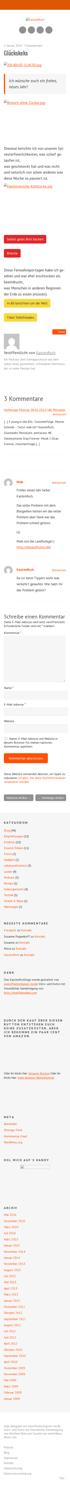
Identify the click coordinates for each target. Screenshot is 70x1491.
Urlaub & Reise (13, 901)
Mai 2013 (10, 1282)
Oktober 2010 (13, 1350)
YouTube (31, 30)
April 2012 (11, 1343)
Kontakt (26, 930)
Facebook (40, 30)
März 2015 (11, 1239)
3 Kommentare (33, 45)
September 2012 (15, 1319)
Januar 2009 (12, 1399)
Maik (20, 482)
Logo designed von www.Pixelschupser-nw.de (32, 1426)
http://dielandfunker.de (33, 547)
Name (9, 688)
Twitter (48, 30)
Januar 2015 (12, 1245)
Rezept (8, 883)
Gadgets (9, 860)
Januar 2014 (12, 1258)
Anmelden (10, 1124)
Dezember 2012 (14, 1307)
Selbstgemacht (14, 889)
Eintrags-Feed (13, 1130)
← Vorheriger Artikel (51, 798)
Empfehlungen (13, 836)
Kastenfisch (45, 352)
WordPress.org (13, 1142)
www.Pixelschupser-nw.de (21, 984)
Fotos (8, 854)
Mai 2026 (10, 1215)
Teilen (61, 332)
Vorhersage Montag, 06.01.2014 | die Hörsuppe (34, 410)
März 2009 (11, 1386)
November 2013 (14, 1264)
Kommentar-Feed (15, 1136)
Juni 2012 (10, 1337)
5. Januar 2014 (13, 45)
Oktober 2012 (13, 1313)
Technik (8, 895)
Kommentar (12, 633)
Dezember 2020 (14, 1221)
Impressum (11, 1458)
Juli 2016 (10, 1233)
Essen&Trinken (13, 848)
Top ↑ (62, 1478)
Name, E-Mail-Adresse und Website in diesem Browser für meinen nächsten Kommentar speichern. (31, 742)
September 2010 (15, 1356)
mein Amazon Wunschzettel (36, 1078)
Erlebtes (9, 842)
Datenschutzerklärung (17, 1473)
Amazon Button (39, 1073)
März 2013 (11, 1294)
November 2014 (14, 1252)
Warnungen (11, 907)
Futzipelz (10, 930)
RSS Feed (22, 30)
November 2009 (14, 1374)
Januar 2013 (12, 1301)
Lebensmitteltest (15, 865)
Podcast (9, 877)
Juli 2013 (10, 1276)
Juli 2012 (10, 1331)
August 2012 (12, 1325)
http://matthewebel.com (20, 993)
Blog (7, 830)
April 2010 (11, 1362)
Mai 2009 (10, 1380)
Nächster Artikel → (18, 798)
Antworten (59, 414)
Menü (35, 5)
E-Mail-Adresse (15, 704)
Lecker (8, 872)
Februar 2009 (13, 1392)
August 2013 (12, 1270)
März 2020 (11, 1227)
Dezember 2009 (14, 1368)
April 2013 (11, 1288)
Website (9, 721)
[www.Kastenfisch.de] (35, 1179)
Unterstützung (13, 1468)
